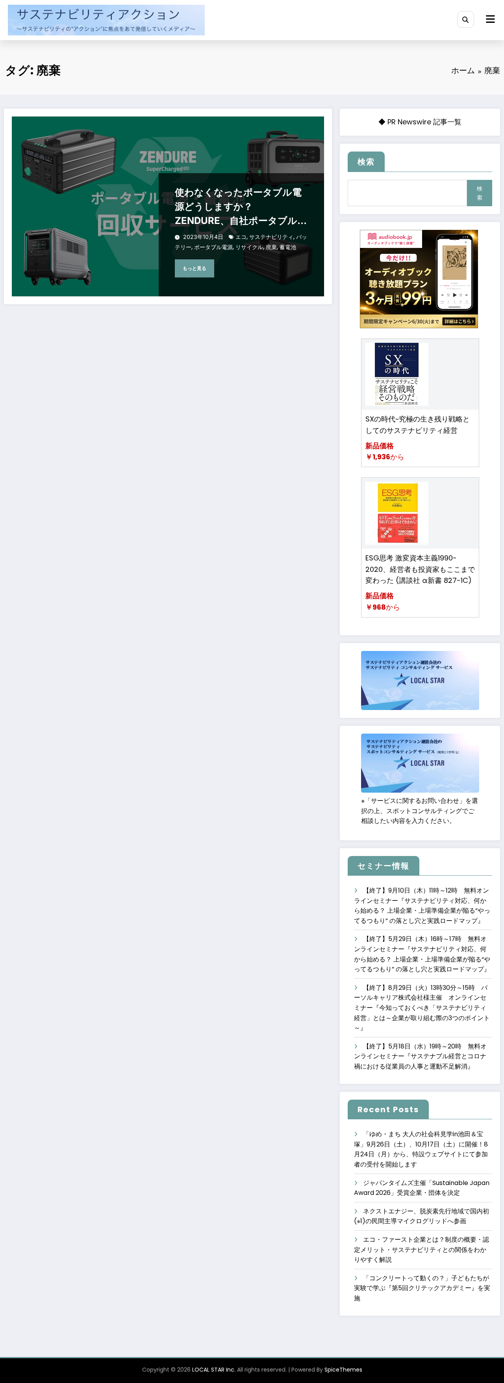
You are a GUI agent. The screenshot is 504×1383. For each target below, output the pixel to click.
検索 (366, 161)
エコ (240, 236)
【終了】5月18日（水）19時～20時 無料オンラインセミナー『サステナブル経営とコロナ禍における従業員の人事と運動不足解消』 (420, 1056)
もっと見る (194, 268)
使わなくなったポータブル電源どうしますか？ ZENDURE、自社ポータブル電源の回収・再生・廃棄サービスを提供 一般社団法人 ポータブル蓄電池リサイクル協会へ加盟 (241, 207)
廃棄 (271, 247)
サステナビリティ (271, 236)
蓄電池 (288, 247)
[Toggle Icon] (489, 20)
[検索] (465, 19)
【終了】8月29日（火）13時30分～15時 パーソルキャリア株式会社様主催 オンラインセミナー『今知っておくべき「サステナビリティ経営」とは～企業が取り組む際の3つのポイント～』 (422, 1007)
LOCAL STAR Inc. (213, 1370)
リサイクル (249, 247)
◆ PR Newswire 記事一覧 (419, 122)
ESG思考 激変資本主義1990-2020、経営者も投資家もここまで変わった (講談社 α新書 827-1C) (420, 569)
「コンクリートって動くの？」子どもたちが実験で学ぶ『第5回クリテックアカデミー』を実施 (422, 1288)
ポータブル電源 (213, 247)
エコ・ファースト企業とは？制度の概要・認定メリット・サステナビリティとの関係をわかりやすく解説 (421, 1249)
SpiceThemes (343, 1370)
